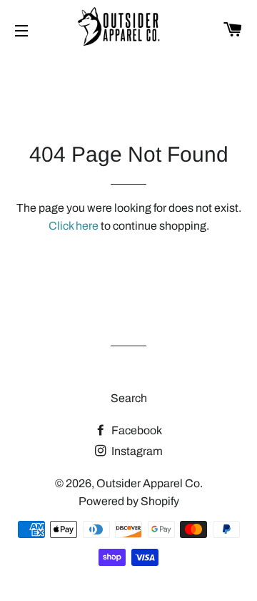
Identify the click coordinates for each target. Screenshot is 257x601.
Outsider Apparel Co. (149, 483)
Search (129, 398)
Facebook (135, 430)
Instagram (136, 451)
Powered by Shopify (129, 501)
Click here (74, 226)
